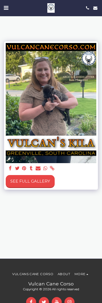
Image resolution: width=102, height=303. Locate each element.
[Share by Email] (38, 168)
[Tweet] (17, 168)
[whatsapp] (45, 168)
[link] (52, 168)
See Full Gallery (30, 181)
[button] (6, 8)
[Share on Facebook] (10, 168)
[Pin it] (24, 168)
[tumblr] (31, 168)
